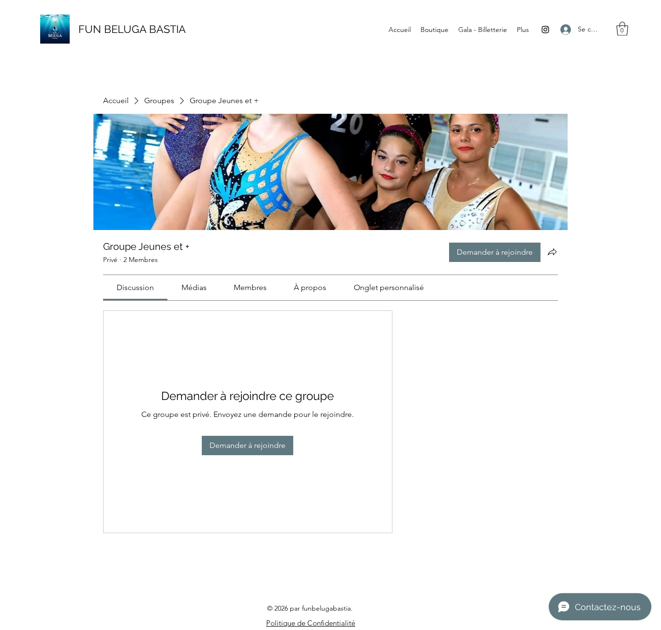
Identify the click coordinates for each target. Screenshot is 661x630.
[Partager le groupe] (552, 252)
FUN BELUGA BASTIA (132, 29)
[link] (135, 287)
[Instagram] (545, 29)
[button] (622, 29)
